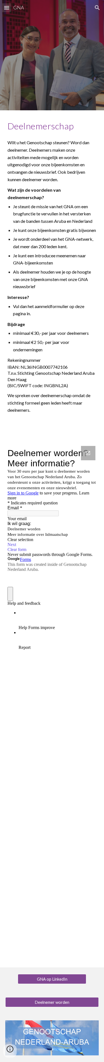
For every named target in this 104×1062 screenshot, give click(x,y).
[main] (52, 126)
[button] (6, 7)
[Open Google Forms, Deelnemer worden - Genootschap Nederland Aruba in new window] (88, 453)
